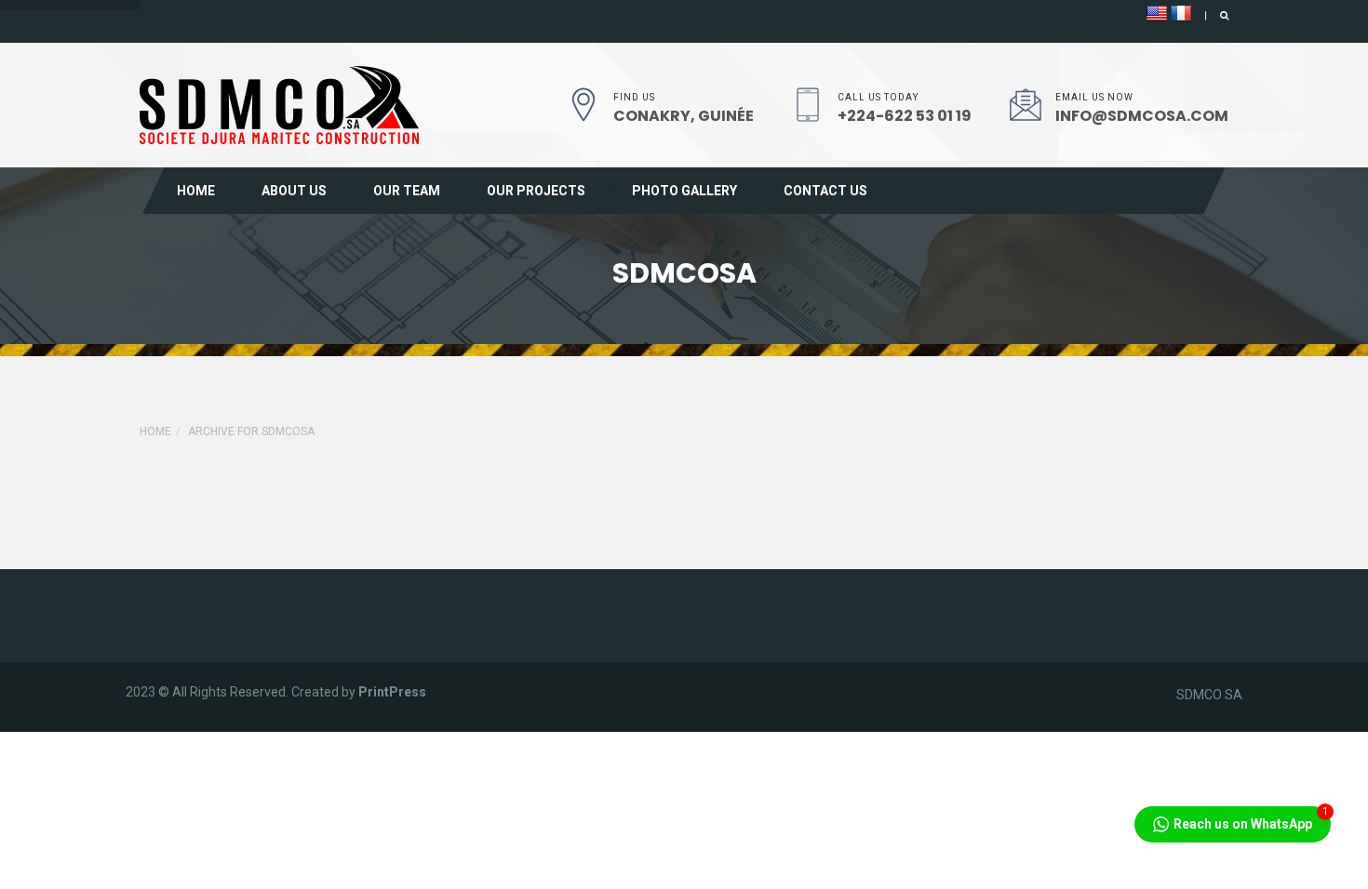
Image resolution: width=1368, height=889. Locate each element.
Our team (406, 190)
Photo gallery (684, 190)
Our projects (536, 190)
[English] (1157, 14)
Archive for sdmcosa (251, 431)
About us (294, 190)
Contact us (825, 190)
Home (196, 190)
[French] (1181, 14)
